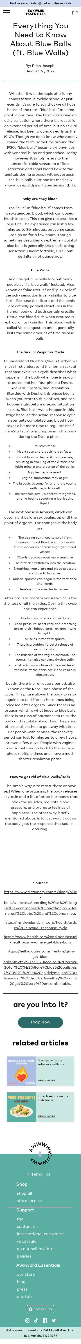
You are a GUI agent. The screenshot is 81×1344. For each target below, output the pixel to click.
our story (26, 1275)
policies (24, 1256)
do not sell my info (35, 1249)
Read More (46, 1080)
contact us (27, 1227)
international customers (41, 1234)
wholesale (26, 1242)
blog (21, 1282)
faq (20, 1219)
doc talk (25, 1297)
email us (41, 1174)
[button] (40, 1309)
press (22, 1289)
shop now (40, 1022)
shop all (24, 1193)
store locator (30, 1201)
